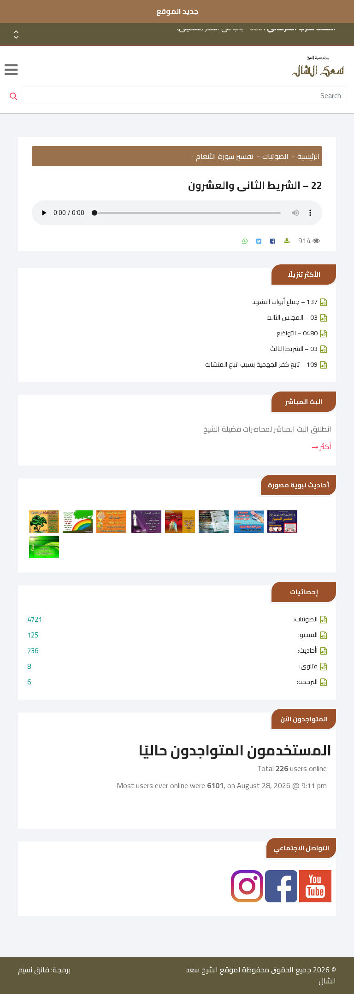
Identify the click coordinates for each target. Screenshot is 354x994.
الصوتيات (275, 156)
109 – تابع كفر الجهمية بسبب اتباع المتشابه (261, 364)
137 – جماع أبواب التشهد (285, 302)
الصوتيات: (172, 619)
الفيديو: (172, 635)
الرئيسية (308, 156)
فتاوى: (172, 666)
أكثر (324, 446)
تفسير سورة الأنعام (225, 156)
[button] (16, 37)
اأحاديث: (172, 650)
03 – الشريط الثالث (294, 349)
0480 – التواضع (297, 333)
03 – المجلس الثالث (292, 317)
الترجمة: (172, 682)
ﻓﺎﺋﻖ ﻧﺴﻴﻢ (33, 969)
